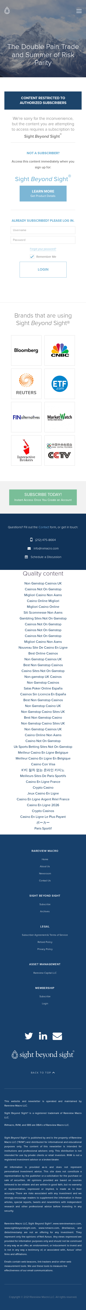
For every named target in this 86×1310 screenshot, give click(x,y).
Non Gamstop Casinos (43, 683)
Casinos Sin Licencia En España (43, 694)
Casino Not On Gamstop (43, 741)
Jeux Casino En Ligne (43, 793)
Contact (44, 527)
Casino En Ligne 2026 (43, 805)
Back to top (41, 1072)
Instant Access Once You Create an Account (43, 497)
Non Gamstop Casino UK (43, 706)
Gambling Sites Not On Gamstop (43, 618)
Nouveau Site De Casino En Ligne (43, 648)
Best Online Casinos (43, 653)
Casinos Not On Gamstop (43, 589)
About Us (45, 866)
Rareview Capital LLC (45, 972)
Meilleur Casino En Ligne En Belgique (43, 758)
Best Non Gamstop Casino (43, 718)
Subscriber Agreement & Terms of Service (45, 934)
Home (45, 859)
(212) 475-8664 (45, 540)
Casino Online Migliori (43, 601)
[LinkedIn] (43, 1036)
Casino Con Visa (43, 764)
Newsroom (45, 873)
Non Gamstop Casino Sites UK (43, 712)
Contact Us (45, 880)
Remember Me (46, 257)
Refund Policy (45, 942)
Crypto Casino (43, 788)
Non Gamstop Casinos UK (43, 583)
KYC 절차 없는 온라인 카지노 (43, 770)
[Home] (7, 11)
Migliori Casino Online (43, 607)
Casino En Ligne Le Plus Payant (43, 817)
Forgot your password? (43, 249)
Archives (45, 911)
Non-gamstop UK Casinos (43, 677)
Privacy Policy (45, 949)
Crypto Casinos (43, 811)
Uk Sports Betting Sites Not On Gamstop (43, 747)
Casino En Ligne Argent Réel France (43, 799)
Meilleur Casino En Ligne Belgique (43, 753)
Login (45, 1003)
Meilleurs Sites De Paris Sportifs (43, 776)
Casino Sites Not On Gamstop (43, 671)
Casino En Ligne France (43, 782)
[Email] (57, 1036)
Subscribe (45, 904)
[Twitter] (29, 1036)
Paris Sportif (43, 828)
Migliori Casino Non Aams (43, 595)
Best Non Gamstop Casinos (43, 665)
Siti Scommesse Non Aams (43, 613)
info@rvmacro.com (46, 548)
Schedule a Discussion (46, 557)
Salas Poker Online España (43, 688)
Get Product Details (43, 193)
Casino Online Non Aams (43, 735)
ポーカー (43, 823)
